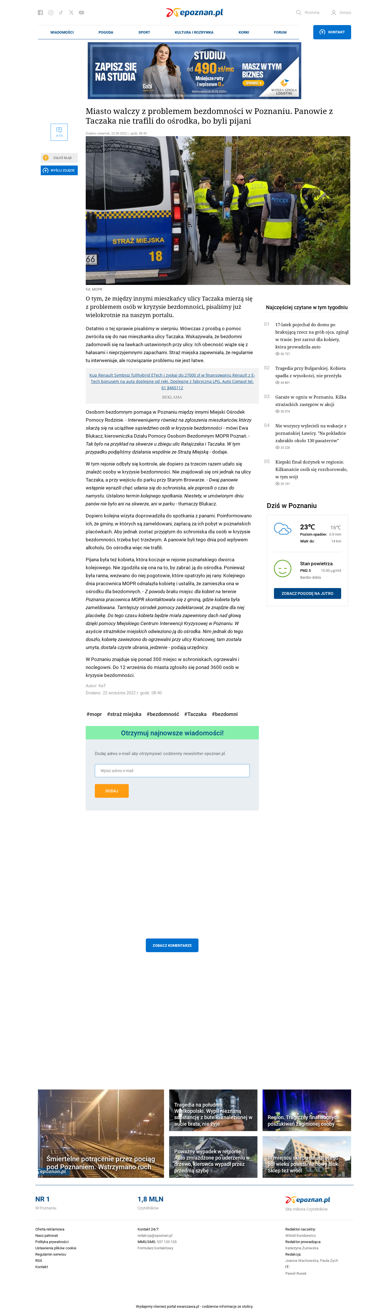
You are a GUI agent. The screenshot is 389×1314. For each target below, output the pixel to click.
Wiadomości (62, 32)
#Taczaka (195, 714)
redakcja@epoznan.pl (155, 1235)
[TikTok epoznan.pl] (61, 12)
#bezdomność (163, 714)
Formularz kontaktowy (155, 1248)
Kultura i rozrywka (194, 32)
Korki (244, 32)
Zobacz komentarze (172, 945)
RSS (38, 1260)
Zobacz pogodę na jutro (307, 593)
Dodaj (111, 790)
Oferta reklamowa (49, 1229)
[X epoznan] (71, 12)
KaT (102, 685)
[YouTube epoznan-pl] (81, 12)
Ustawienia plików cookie (55, 1248)
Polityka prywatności (52, 1241)
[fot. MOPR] (172, 210)
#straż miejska (124, 714)
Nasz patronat (46, 1235)
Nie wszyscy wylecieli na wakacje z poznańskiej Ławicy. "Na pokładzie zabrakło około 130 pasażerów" (311, 433)
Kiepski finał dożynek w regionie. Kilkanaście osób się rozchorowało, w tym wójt (311, 469)
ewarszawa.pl (188, 1306)
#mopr (94, 714)
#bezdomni (225, 714)
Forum (280, 32)
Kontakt (336, 32)
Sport (144, 32)
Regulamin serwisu (50, 1254)
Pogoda (106, 32)
